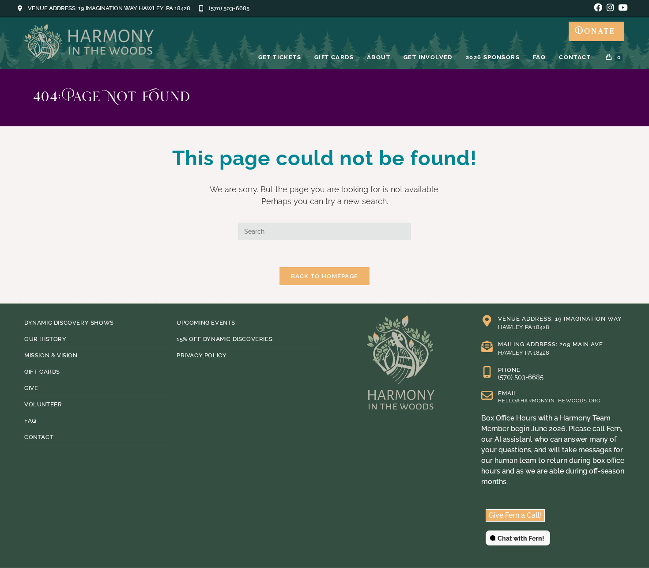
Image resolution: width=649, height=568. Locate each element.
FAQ (30, 420)
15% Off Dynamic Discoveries (224, 339)
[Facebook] (598, 7)
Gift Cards (42, 371)
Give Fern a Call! (515, 515)
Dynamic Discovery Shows (69, 322)
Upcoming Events (206, 322)
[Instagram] (610, 7)
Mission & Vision (51, 355)
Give (31, 388)
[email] (487, 395)
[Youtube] (623, 7)
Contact (38, 437)
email (507, 393)
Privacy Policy (201, 355)
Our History (45, 339)
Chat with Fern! (521, 538)
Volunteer (43, 404)
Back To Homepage (324, 276)
